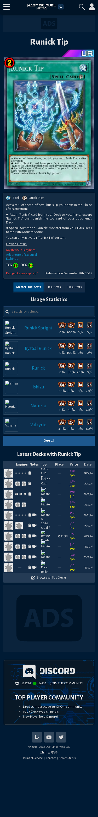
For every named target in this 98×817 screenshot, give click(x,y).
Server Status (67, 758)
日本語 (52, 752)
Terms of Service (32, 758)
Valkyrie (38, 424)
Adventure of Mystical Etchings (21, 256)
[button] (6, 7)
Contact (51, 758)
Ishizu (38, 387)
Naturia (38, 405)
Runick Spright (38, 327)
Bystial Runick (38, 348)
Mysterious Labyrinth (21, 250)
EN (42, 752)
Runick (38, 368)
